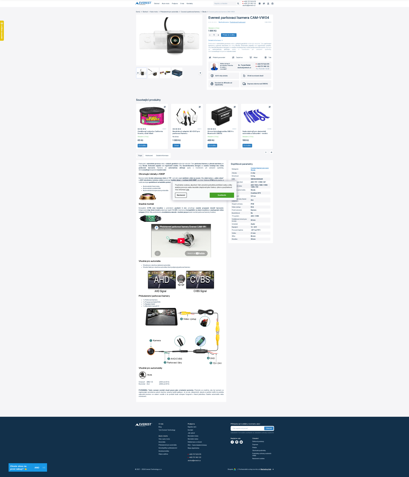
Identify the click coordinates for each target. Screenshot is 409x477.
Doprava (255, 444)
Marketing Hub (266, 469)
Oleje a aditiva (163, 454)
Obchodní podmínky (259, 450)
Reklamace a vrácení (195, 442)
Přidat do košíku (229, 35)
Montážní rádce (193, 439)
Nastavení (181, 195)
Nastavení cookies (258, 458)
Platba (254, 447)
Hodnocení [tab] (149, 155)
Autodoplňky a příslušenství (168, 448)
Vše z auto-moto (164, 439)
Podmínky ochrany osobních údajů (261, 454)
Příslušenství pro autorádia (168, 445)
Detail (176, 145)
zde (187, 190)
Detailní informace (214, 40)
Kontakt (190, 430)
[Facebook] (232, 442)
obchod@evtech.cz (249, 5)
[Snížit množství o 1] (210, 35)
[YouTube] (241, 442)
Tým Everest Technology (167, 430)
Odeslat (269, 428)
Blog (160, 427)
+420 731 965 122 (250, 3)
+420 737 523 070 (250, 1)
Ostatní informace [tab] (162, 155)
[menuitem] (157, 3)
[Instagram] (236, 442)
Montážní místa (193, 436)
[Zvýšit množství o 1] (218, 35)
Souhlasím (222, 195)
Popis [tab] (140, 155)
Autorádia (162, 442)
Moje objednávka (193, 448)
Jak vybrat (191, 433)
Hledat (238, 3)
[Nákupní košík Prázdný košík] (272, 3)
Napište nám (192, 427)
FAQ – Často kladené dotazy (197, 445)
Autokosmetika (164, 451)
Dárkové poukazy (258, 441)
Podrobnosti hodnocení (237, 22)
